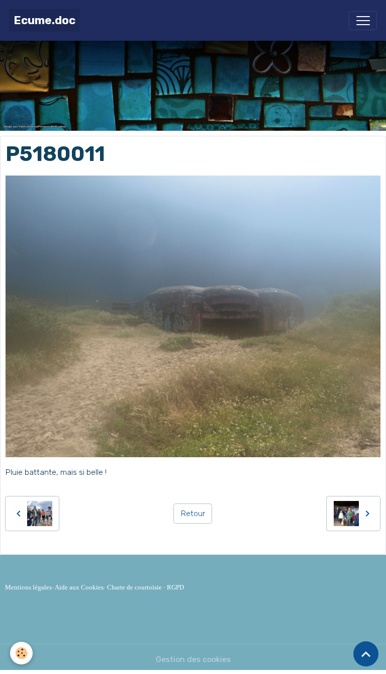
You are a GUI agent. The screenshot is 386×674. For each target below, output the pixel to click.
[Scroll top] (365, 653)
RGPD (175, 587)
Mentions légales (28, 587)
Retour (193, 513)
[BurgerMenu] (363, 20)
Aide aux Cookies (79, 587)
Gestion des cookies (193, 659)
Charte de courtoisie (134, 587)
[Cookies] (21, 653)
